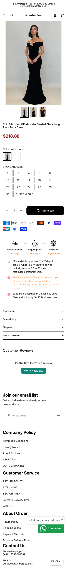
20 (7, 187)
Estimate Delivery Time (16, 499)
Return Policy (9, 319)
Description (8, 311)
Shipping (7, 327)
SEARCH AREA (11, 493)
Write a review (33, 371)
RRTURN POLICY (13, 481)
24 (29, 187)
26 (39, 187)
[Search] (12, 15)
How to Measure (11, 335)
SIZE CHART (10, 487)
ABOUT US (9, 459)
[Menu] (4, 15)
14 (29, 180)
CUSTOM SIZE (24, 194)
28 (50, 187)
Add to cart (47, 210)
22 (18, 187)
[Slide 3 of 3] (43, 112)
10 (7, 180)
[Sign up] (59, 415)
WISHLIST (9, 506)
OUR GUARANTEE (13, 465)
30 (7, 194)
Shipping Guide (12, 528)
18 (50, 180)
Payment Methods (13, 534)
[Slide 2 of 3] (34, 112)
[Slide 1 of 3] (24, 112)
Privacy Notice (11, 447)
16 (39, 180)
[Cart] (63, 15)
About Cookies (11, 453)
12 (18, 180)
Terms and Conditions (15, 440)
